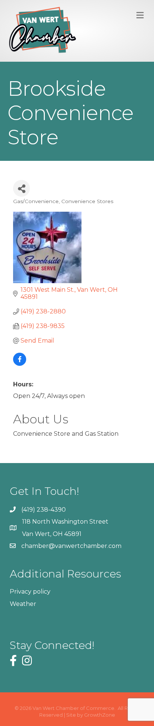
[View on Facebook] (19, 363)
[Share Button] (21, 188)
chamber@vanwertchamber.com (71, 545)
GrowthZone (99, 715)
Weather (23, 603)
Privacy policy (30, 591)
